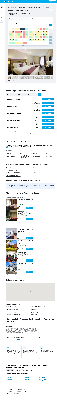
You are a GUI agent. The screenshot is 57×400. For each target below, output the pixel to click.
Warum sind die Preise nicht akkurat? (14, 393)
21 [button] (10, 37)
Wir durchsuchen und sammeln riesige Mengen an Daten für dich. (19, 391)
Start (8, 7)
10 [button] (18, 31)
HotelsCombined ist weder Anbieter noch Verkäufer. (17, 389)
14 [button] (10, 34)
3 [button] (18, 29)
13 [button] (26, 31)
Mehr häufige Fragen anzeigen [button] (23, 339)
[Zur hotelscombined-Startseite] (8, 1)
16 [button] (15, 34)
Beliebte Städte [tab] (18, 370)
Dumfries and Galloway (29, 7)
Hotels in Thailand (42, 380)
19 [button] (23, 34)
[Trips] (1, 18)
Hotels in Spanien (9, 380)
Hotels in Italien (25, 380)
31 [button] (43, 39)
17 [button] (18, 34)
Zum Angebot (28, 208)
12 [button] (23, 31)
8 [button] (13, 31)
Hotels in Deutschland (26, 377)
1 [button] (13, 29)
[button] (2, 2)
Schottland (20, 7)
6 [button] (26, 29)
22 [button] (13, 37)
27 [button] (26, 37)
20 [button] (26, 34)
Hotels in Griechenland (43, 379)
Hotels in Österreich (10, 376)
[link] (14, 222)
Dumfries (37, 7)
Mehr (7, 147)
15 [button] (13, 34)
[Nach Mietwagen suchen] (1, 10)
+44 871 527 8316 (11, 14)
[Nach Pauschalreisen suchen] (1, 12)
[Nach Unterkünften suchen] (1, 7)
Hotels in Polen (9, 377)
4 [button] (21, 29)
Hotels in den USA (25, 379)
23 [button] (15, 37)
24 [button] (18, 37)
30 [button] (15, 39)
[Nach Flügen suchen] (1, 5)
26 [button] (23, 37)
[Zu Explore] (1, 14)
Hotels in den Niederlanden (44, 376)
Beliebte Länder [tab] (10, 370)
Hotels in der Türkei (26, 376)
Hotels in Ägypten (9, 379)
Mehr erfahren (41, 131)
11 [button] (21, 31)
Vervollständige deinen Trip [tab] (28, 370)
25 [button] (21, 37)
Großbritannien (13, 7)
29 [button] (13, 39)
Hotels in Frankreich (42, 377)
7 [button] (10, 31)
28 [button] (10, 39)
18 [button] (21, 34)
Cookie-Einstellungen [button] (9, 134)
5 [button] (30, 31)
